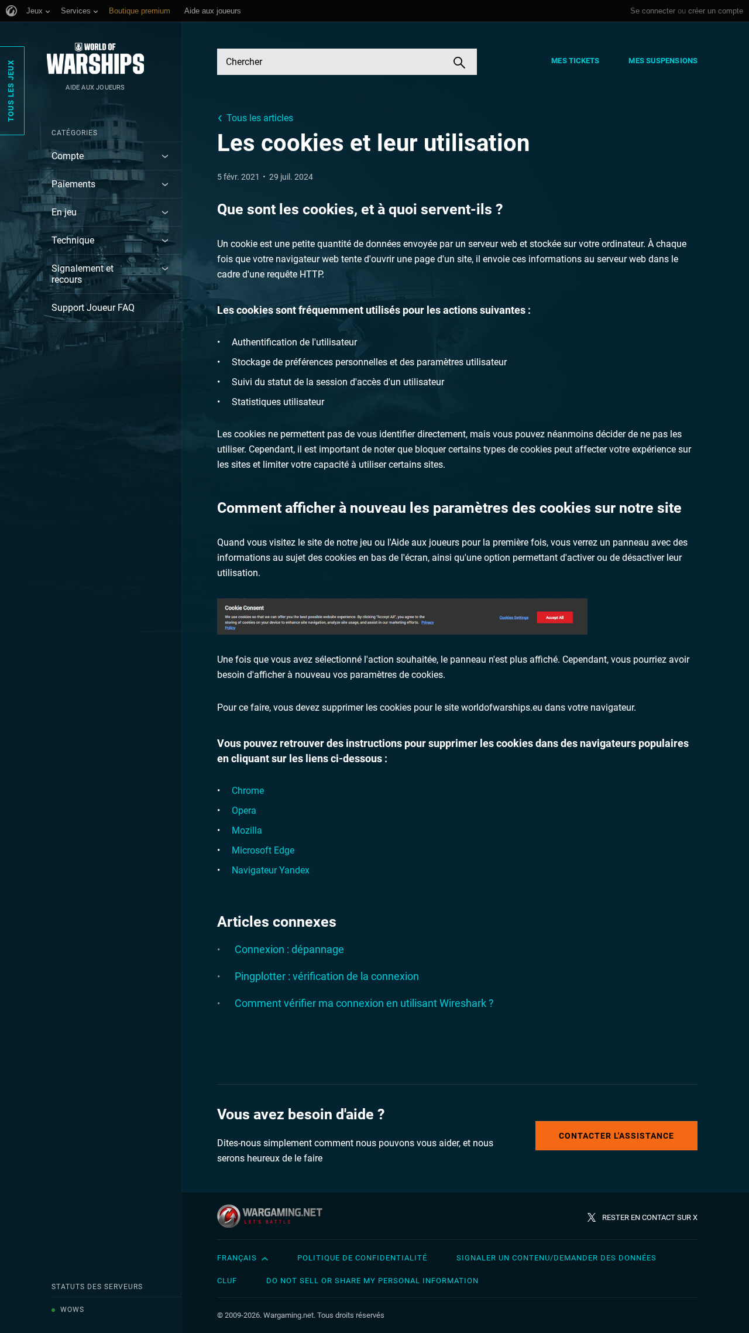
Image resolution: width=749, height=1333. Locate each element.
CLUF (227, 1280)
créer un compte (715, 10)
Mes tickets (575, 60)
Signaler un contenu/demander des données (556, 1257)
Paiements (73, 184)
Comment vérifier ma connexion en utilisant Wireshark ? (364, 1003)
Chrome (248, 790)
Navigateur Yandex (271, 870)
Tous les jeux (10, 91)
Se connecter (652, 10)
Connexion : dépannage (289, 949)
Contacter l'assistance (616, 1135)
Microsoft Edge (263, 850)
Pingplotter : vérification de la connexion (327, 976)
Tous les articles (259, 118)
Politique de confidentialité (362, 1257)
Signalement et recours (82, 274)
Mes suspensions (663, 60)
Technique (72, 240)
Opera (244, 810)
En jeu (64, 212)
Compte (67, 156)
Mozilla (247, 830)
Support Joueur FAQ (93, 307)
